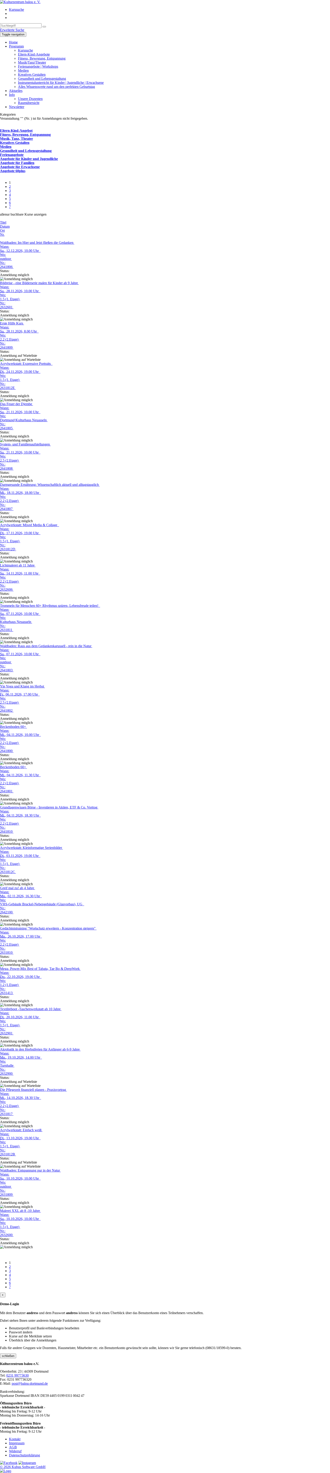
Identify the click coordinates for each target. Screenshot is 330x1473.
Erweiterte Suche (12, 30)
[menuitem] (169, 10)
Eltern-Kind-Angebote (34, 54)
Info (12, 95)
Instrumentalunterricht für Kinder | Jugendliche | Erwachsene (61, 82)
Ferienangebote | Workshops (38, 66)
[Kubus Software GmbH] (5, 1471)
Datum (5, 226)
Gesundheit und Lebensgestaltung (42, 78)
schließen (8, 1356)
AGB (13, 1447)
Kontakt (14, 1439)
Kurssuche (16, 9)
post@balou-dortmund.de (30, 1383)
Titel (3, 222)
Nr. (2, 234)
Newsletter (16, 107)
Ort (2, 230)
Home (13, 42)
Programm (16, 46)
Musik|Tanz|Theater (32, 62)
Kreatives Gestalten (32, 74)
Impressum (16, 1443)
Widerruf (15, 1451)
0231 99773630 (17, 1375)
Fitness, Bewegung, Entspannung (42, 58)
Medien (23, 70)
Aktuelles (15, 91)
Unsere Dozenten (30, 99)
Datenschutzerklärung (24, 1455)
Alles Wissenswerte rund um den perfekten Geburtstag (56, 87)
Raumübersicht (28, 103)
